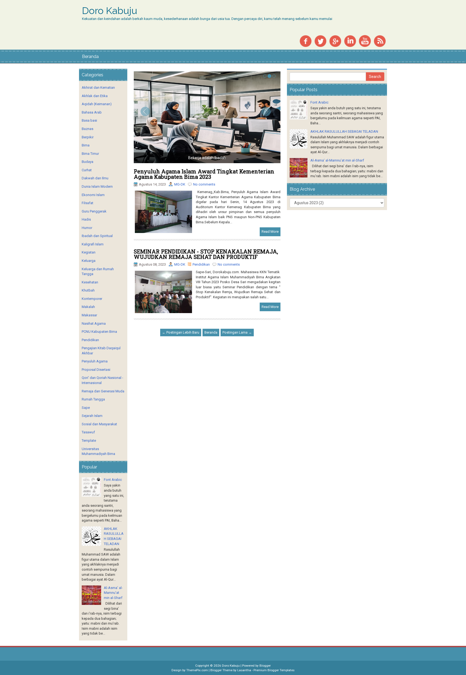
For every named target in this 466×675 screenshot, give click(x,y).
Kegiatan (88, 252)
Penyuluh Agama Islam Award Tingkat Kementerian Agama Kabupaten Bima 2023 (204, 174)
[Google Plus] (335, 41)
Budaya (87, 162)
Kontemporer (92, 299)
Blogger (265, 665)
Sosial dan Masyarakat (99, 424)
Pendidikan (201, 264)
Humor (87, 228)
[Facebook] (306, 41)
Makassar (89, 315)
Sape (86, 408)
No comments (204, 184)
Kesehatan (90, 282)
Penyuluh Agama (95, 361)
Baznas (87, 129)
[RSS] (380, 41)
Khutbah (88, 290)
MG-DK (179, 184)
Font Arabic (113, 480)
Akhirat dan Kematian (98, 87)
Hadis (86, 219)
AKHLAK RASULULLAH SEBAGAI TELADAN (344, 131)
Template (89, 440)
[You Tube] (365, 41)
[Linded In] (350, 41)
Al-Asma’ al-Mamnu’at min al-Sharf (113, 593)
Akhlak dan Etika (95, 96)
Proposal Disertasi (96, 370)
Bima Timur (90, 154)
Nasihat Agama (94, 323)
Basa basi (89, 120)
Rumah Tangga (93, 399)
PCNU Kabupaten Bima (99, 332)
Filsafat (87, 203)
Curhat (87, 170)
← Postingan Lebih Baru (180, 332)
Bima (86, 145)
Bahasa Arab (92, 112)
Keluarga (88, 261)
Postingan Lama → (237, 332)
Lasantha (244, 670)
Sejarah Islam (92, 416)
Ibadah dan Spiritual (97, 236)
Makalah (88, 307)
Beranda (90, 56)
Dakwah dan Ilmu (95, 178)
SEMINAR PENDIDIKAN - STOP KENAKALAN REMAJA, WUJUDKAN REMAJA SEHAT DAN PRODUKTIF (206, 254)
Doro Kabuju (109, 10)
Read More (270, 231)
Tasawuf (88, 432)
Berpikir (88, 137)
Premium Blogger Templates (273, 670)
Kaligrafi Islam (93, 244)
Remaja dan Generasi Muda (103, 391)
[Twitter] (320, 41)
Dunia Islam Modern (97, 186)
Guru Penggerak (94, 211)
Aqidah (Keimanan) (97, 104)
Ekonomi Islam (93, 195)
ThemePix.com (197, 670)
